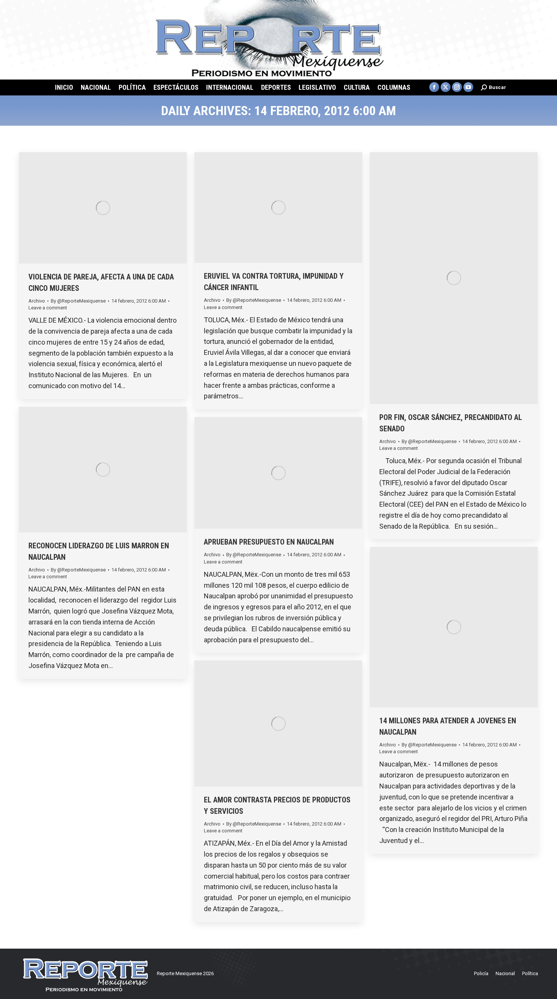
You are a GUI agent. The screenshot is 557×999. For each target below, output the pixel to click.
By (78, 301)
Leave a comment (47, 308)
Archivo (36, 301)
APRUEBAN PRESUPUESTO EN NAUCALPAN (269, 541)
